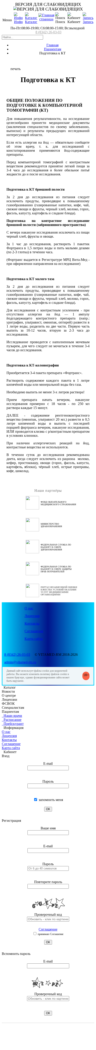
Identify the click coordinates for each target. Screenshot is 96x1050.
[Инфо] (18, 18)
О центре (9, 695)
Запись (88, 22)
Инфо (18, 22)
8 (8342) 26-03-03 (48, 32)
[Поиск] (60, 16)
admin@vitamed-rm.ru (20, 662)
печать (15, 69)
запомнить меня (50, 800)
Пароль (48, 781)
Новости (8, 691)
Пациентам (52, 49)
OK (48, 809)
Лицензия (32, 616)
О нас (29, 608)
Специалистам (13, 707)
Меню (7, 20)
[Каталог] (31, 18)
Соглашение (34, 631)
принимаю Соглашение (50, 934)
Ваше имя (48, 828)
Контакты (32, 623)
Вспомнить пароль (16, 954)
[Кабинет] (74, 16)
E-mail (48, 763)
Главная (52, 45)
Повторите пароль (48, 882)
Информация (12, 728)
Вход (5, 756)
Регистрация (11, 820)
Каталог (31, 22)
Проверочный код (48, 914)
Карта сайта (34, 639)
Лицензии (9, 699)
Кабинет (9, 752)
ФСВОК (8, 703)
